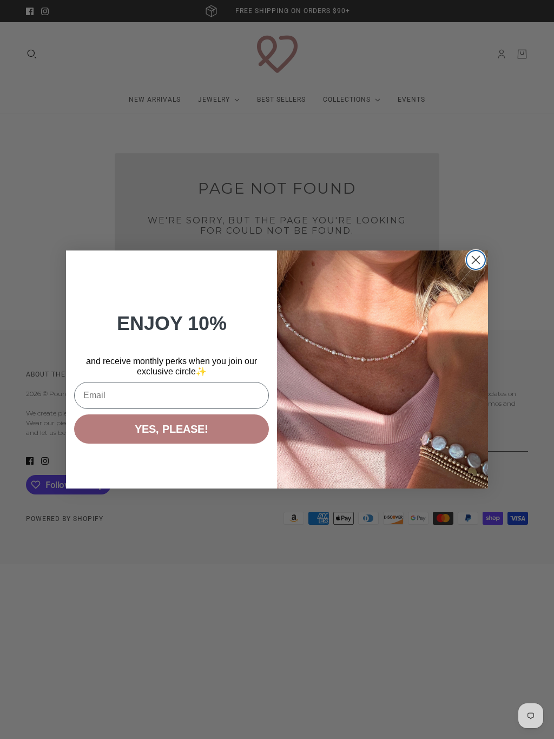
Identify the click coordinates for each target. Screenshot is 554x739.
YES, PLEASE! (171, 429)
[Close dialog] (475, 259)
